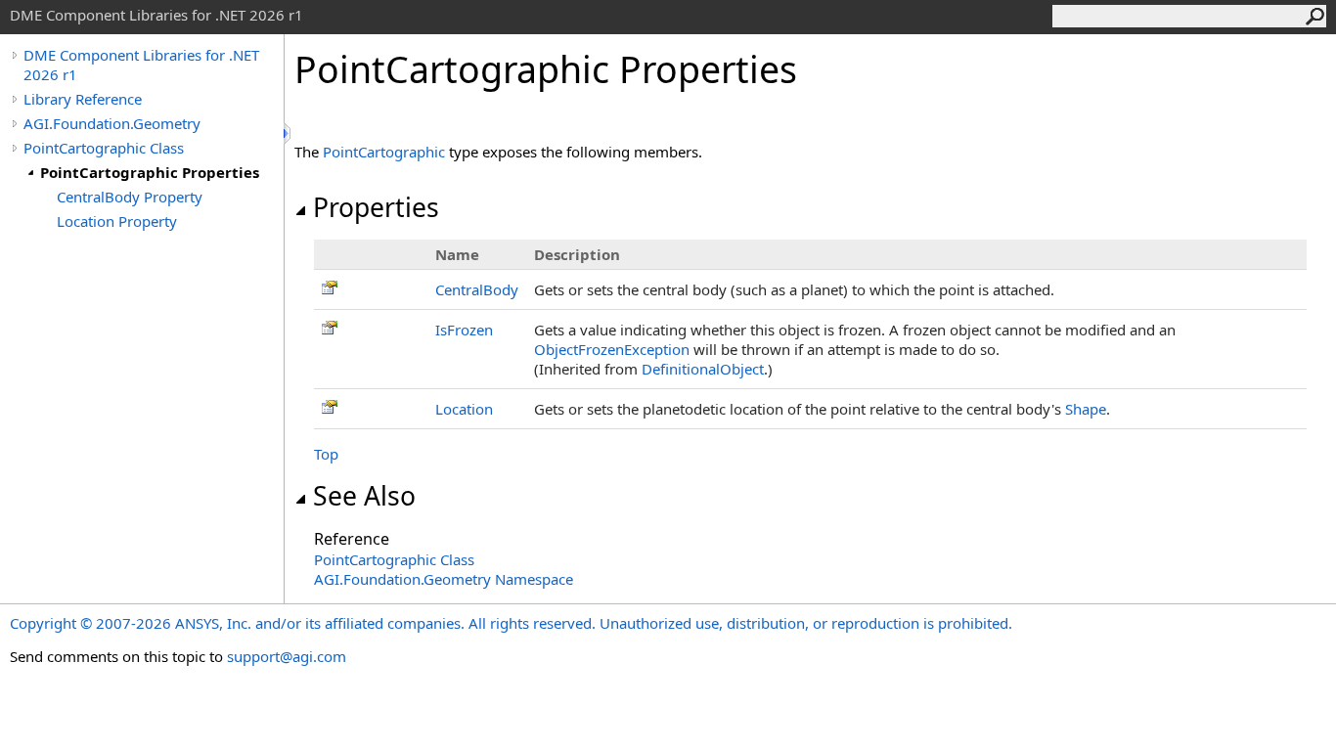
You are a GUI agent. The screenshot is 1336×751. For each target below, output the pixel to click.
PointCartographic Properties (149, 172)
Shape (1085, 409)
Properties (376, 207)
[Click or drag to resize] (288, 133)
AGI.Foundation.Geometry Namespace (443, 579)
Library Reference (82, 99)
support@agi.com (286, 656)
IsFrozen (464, 329)
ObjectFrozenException (612, 349)
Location (464, 409)
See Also (364, 495)
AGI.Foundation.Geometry (111, 123)
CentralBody (476, 289)
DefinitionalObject (703, 368)
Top (326, 454)
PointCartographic (384, 151)
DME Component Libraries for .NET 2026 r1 (141, 64)
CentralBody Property (129, 196)
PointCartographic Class (103, 147)
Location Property (117, 221)
